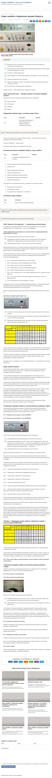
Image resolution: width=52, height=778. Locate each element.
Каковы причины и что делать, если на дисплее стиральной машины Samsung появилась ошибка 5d (37, 705)
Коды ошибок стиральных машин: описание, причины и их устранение (12, 705)
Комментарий (4, 748)
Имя (2, 743)
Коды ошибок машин (16, 19)
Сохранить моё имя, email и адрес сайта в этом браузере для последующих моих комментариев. (25, 763)
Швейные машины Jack (35, 682)
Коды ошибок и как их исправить (16, 2)
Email (19, 743)
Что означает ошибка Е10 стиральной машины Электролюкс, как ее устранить (13, 683)
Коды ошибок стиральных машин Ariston (12, 728)
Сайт (35, 743)
